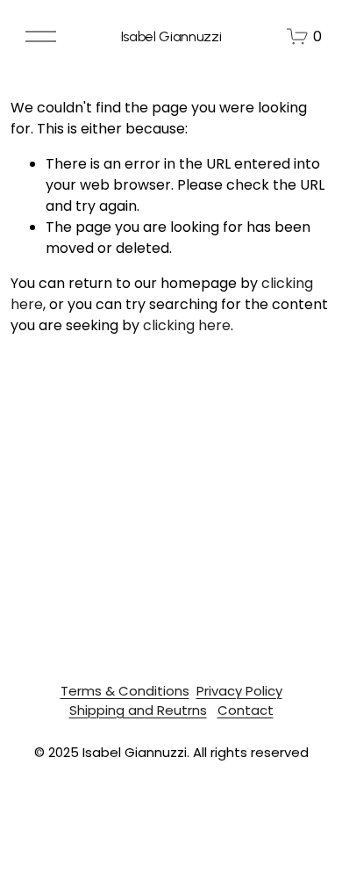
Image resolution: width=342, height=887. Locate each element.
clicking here (187, 325)
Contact (245, 710)
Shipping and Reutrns (138, 710)
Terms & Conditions (125, 690)
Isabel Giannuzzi (171, 36)
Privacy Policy (239, 690)
